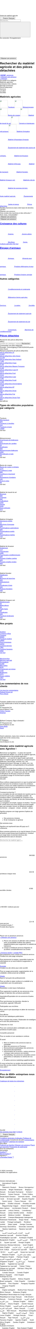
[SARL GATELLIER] (7, 1109)
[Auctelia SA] (22, 1090)
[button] (18, 48)
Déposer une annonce (8, 217)
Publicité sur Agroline (7, 1145)
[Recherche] (15, 29)
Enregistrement (5, 1070)
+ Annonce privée (6, 953)
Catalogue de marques (16, 1141)
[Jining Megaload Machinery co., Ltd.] (22, 1100)
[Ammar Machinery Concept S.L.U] (22, 1128)
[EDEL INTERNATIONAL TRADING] (7, 1100)
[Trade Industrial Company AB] (22, 1123)
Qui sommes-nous (6, 1132)
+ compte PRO (17, 953)
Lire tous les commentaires (9, 690)
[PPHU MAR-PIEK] (7, 1086)
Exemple (3, 966)
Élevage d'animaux (10, 248)
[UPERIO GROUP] (22, 1114)
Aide (14, 1132)
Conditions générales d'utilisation (11, 1138)
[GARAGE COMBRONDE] (22, 1086)
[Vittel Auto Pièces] (22, 1095)
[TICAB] (7, 1128)
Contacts (19, 1132)
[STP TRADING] (7, 1090)
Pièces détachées (9, 335)
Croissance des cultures (13, 223)
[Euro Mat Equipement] (7, 1119)
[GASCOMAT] (7, 1114)
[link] (18, 209)
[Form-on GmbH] (7, 1105)
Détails (2, 976)
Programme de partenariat (18, 1147)
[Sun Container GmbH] (7, 1123)
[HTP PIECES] (22, 1105)
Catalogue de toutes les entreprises (12, 1081)
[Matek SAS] (22, 1119)
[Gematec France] (7, 1095)
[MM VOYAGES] (22, 1109)
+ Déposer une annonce (8, 937)
